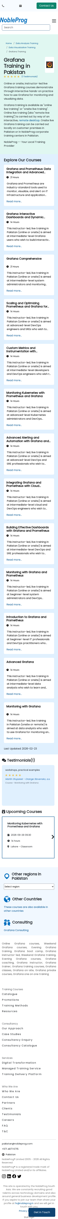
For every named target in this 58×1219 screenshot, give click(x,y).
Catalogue (9, 994)
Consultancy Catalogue (19, 1045)
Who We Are (11, 1091)
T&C (5, 1131)
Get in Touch (42, 1212)
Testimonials (11, 1114)
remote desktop (29, 120)
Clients (7, 1108)
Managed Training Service (21, 1068)
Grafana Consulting (16, 930)
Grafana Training (17, 51)
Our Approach (12, 1028)
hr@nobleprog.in (24, 1203)
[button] (52, 837)
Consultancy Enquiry (17, 1040)
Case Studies (11, 1034)
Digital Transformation (19, 1063)
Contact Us (46, 5)
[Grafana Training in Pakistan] (16, 20)
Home (9, 43)
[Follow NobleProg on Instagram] (4, 1176)
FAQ (5, 1125)
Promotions (10, 1000)
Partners (8, 1103)
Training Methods (15, 1005)
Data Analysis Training (27, 43)
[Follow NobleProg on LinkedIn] (9, 1176)
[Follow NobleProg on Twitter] (19, 1176)
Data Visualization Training (22, 47)
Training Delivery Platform (22, 1074)
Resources (9, 1011)
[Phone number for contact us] (3, 6)
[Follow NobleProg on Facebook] (14, 1176)
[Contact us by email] (20, 6)
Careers (8, 1120)
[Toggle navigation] (54, 20)
